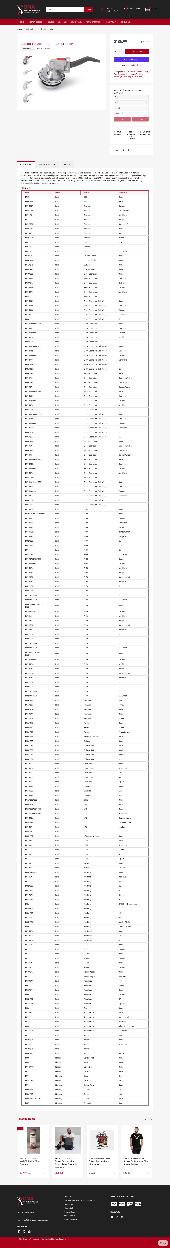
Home (19, 29)
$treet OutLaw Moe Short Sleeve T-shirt (136, 1163)
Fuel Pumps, (131, 74)
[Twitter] (123, 150)
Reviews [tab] (67, 164)
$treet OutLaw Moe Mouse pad (99, 1163)
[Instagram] (24, 1231)
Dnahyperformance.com (65, 1158)
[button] (151, 9)
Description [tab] (26, 164)
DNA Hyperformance (28, 1158)
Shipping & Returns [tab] (47, 164)
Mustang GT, (119, 76)
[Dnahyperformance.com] (28, 9)
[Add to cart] (45, 1173)
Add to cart (136, 51)
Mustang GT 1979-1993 (133, 76)
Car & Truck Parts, (129, 72)
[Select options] (148, 1173)
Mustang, (140, 74)
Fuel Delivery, (143, 72)
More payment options (131, 65)
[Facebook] (128, 150)
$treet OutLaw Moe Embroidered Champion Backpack (66, 1164)
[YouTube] (29, 1231)
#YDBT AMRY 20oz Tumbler (30, 1163)
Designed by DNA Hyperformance (54, 1239)
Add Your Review (43, 49)
